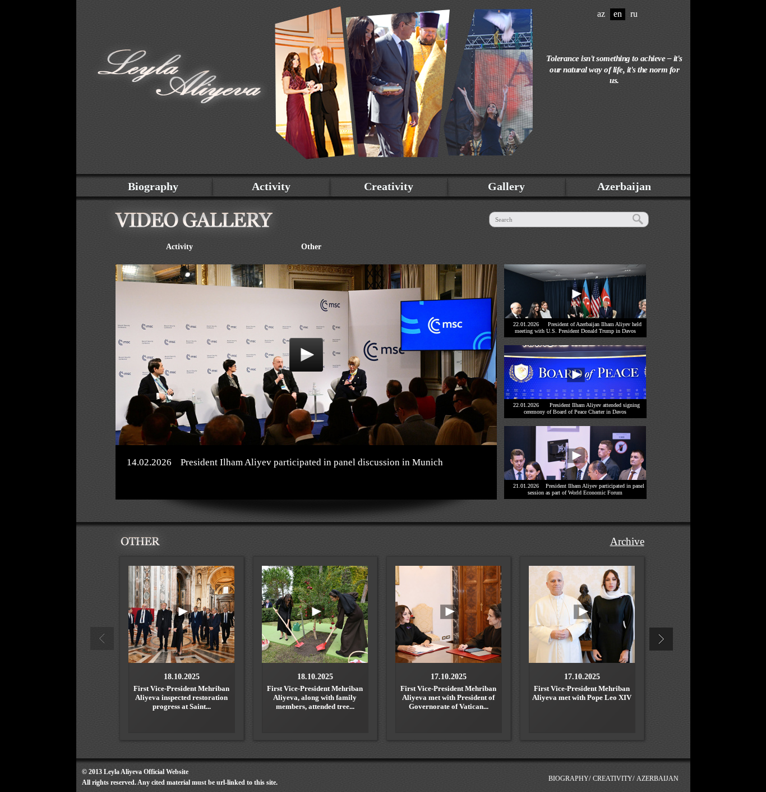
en (617, 14)
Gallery (506, 186)
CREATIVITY (613, 778)
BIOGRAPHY (568, 778)
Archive (627, 541)
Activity (271, 186)
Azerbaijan (624, 186)
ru (634, 14)
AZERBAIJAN (657, 778)
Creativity (388, 186)
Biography (153, 186)
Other (311, 246)
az (601, 14)
